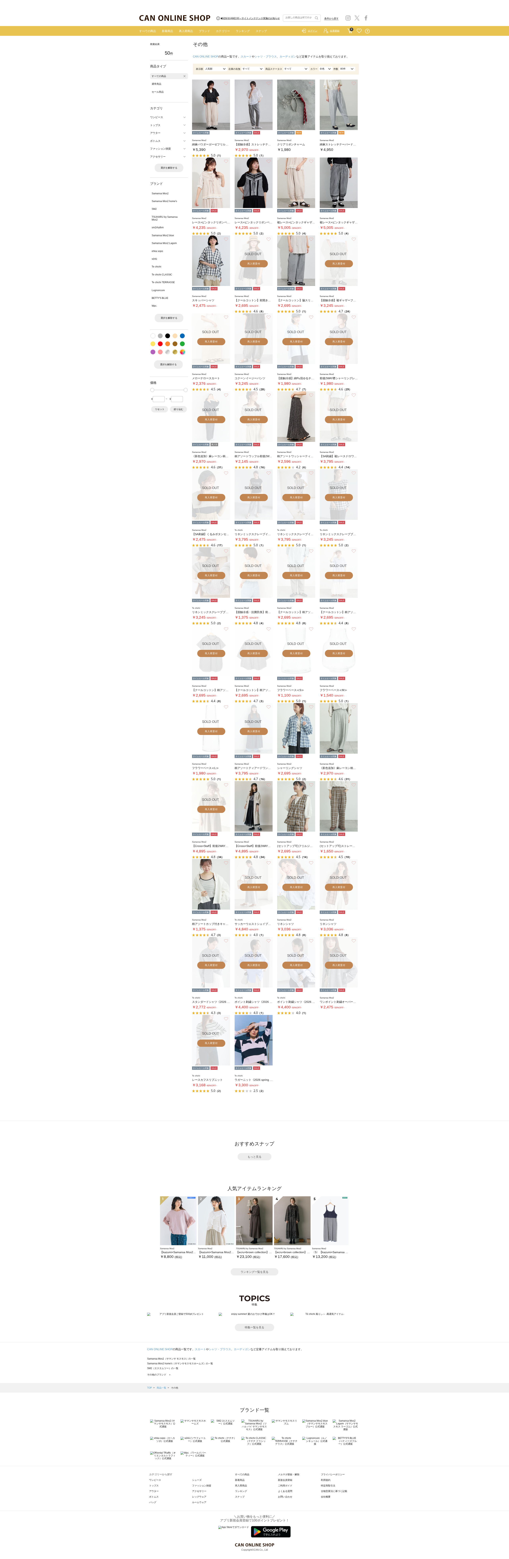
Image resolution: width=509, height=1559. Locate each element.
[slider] (152, 390)
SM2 (154, 209)
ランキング (243, 31)
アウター (154, 1491)
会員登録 (334, 30)
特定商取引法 (328, 1485)
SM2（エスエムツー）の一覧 (162, 1368)
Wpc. (154, 305)
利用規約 (325, 1480)
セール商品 (158, 91)
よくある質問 (285, 1491)
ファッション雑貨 (201, 1485)
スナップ (261, 31)
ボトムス (154, 1496)
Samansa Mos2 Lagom (164, 243)
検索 (316, 18)
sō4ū (154, 259)
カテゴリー (223, 31)
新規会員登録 (285, 1480)
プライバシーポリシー (333, 1474)
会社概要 (325, 1496)
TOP (149, 1387)
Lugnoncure (158, 290)
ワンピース (155, 1480)
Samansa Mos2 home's (164, 201)
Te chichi (156, 266)
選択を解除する (169, 167)
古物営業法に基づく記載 (334, 1491)
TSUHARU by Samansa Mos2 (165, 218)
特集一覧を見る (254, 1327)
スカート (246, 56)
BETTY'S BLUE (160, 298)
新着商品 (167, 31)
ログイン (312, 30)
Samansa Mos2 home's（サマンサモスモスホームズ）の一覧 (180, 1363)
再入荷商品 (186, 31)
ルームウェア (199, 1502)
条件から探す (331, 18)
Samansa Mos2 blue (163, 235)
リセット (159, 409)
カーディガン (288, 56)
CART (349, 30)
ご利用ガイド (285, 1485)
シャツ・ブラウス (265, 56)
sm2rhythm (158, 227)
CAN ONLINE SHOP (205, 56)
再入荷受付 (253, 263)
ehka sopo (157, 251)
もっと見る (254, 1156)
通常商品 (156, 84)
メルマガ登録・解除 (288, 1474)
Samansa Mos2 (160, 193)
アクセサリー (199, 1491)
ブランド (204, 31)
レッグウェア (199, 1496)
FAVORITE (359, 31)
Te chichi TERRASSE (163, 282)
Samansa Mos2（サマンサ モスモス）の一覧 (171, 1358)
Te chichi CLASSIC (162, 274)
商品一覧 (161, 1387)
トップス (154, 1485)
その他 (174, 1387)
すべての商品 (147, 31)
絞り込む (178, 409)
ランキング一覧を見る (254, 1271)
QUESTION (367, 31)
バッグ (152, 1502)
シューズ (197, 1480)
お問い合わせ (285, 1496)
